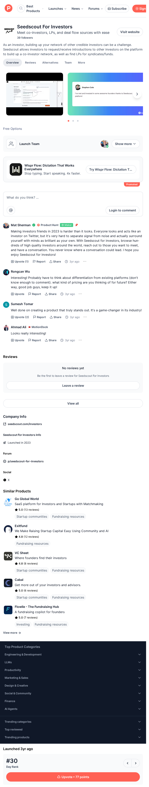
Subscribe (119, 8)
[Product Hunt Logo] (8, 8)
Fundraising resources (68, 516)
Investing (23, 624)
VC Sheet (22, 553)
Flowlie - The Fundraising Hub (37, 607)
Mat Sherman (21, 225)
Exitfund (21, 526)
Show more (123, 144)
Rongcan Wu (20, 271)
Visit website (129, 32)
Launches (56, 8)
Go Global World (27, 499)
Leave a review (73, 385)
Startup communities (31, 516)
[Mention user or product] (11, 210)
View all (73, 403)
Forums (94, 8)
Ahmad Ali (18, 327)
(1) (22, 261)
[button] (81, 62)
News (76, 8)
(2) (22, 317)
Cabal (19, 580)
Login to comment (122, 210)
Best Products (33, 8)
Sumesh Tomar (22, 304)
